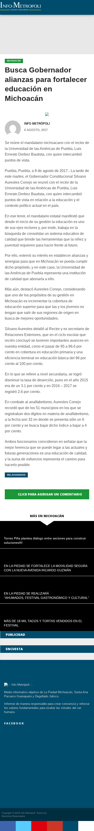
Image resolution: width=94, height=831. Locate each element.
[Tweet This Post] (23, 826)
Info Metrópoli (37, 123)
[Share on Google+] (55, 826)
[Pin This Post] (39, 826)
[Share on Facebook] (8, 826)
